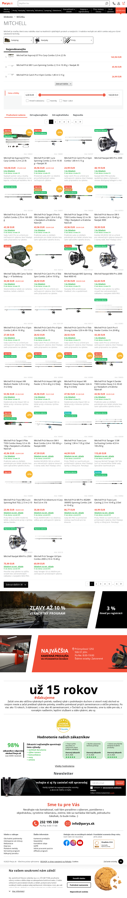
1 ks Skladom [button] (39, 171)
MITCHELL (21, 16)
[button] (107, 3)
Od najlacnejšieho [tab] (39, 115)
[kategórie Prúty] (78, 40)
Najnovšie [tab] (78, 115)
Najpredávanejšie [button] (16, 49)
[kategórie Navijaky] (48, 40)
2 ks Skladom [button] (9, 397)
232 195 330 (49, 822)
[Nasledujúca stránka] (80, 122)
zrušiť (112, 793)
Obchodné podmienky (13, 838)
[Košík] (123, 3)
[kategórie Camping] (18, 40)
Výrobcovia (8, 16)
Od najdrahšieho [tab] (60, 115)
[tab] (13, 93)
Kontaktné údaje (40, 843)
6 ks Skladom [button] (9, 171)
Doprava (7, 846)
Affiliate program (41, 851)
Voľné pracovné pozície (43, 848)
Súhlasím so (98, 787)
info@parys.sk (83, 823)
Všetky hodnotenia (64, 766)
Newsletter (38, 841)
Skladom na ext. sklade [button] (44, 456)
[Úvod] (7, 3)
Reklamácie (8, 843)
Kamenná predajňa (42, 838)
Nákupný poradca (11, 853)
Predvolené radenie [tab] (15, 115)
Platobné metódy (11, 848)
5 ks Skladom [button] (69, 338)
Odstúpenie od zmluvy (13, 841)
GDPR (36, 846)
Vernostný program (12, 851)
